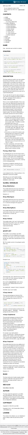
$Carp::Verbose (10, 29)
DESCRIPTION (8, 20)
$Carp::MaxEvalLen (11, 24)
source (7, 5)
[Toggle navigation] (3, 2)
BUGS (6, 36)
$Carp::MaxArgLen (11, 26)
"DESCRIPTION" (12, 282)
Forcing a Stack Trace (12, 21)
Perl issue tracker (15, 431)
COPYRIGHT (8, 40)
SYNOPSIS (7, 18)
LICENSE (7, 42)
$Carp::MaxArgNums (11, 27)
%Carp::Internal (10, 32)
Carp (4, 5)
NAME (6, 17)
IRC (25, 431)
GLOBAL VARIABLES (10, 23)
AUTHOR (7, 39)
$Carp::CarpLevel (11, 34)
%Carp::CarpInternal (11, 33)
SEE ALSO (7, 37)
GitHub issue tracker (3, 426)
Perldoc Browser (20, 2)
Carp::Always (6, 387)
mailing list (22, 431)
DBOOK (16, 425)
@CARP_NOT (10, 30)
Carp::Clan (11, 387)
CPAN (9, 5)
